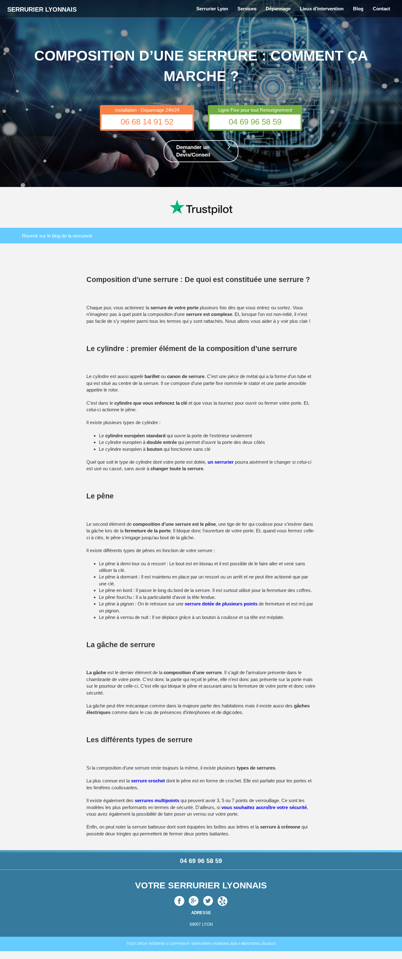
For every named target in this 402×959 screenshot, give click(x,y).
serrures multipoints (157, 800)
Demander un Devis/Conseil (193, 151)
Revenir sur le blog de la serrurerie (57, 235)
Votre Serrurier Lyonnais (201, 885)
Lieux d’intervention (322, 8)
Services (246, 8)
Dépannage (278, 8)
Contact (381, 8)
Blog (358, 8)
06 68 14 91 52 (147, 121)
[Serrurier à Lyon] (194, 900)
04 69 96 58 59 (255, 121)
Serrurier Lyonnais (42, 9)
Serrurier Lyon (212, 8)
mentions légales (258, 944)
